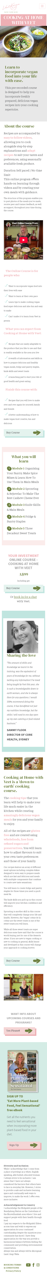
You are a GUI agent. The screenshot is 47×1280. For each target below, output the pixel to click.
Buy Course (13, 432)
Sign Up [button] (14, 1145)
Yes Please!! (13, 1030)
